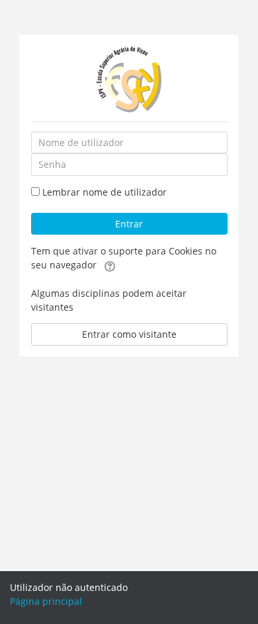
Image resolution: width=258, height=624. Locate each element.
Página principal (46, 601)
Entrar (129, 223)
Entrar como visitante (129, 334)
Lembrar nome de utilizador (104, 192)
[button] (109, 265)
